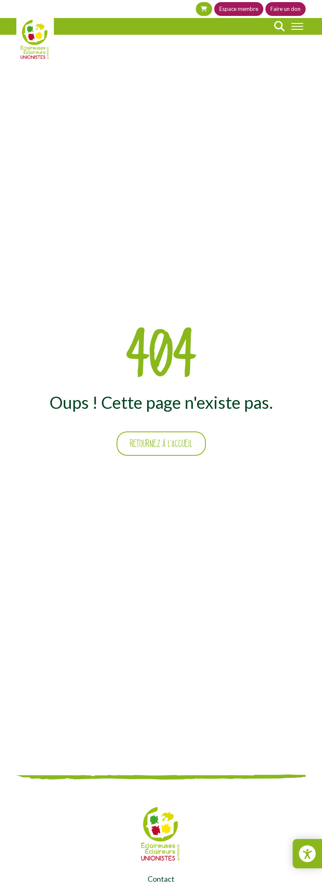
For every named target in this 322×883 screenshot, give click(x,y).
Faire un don (285, 8)
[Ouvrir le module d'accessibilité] (307, 853)
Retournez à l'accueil (161, 443)
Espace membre (238, 8)
